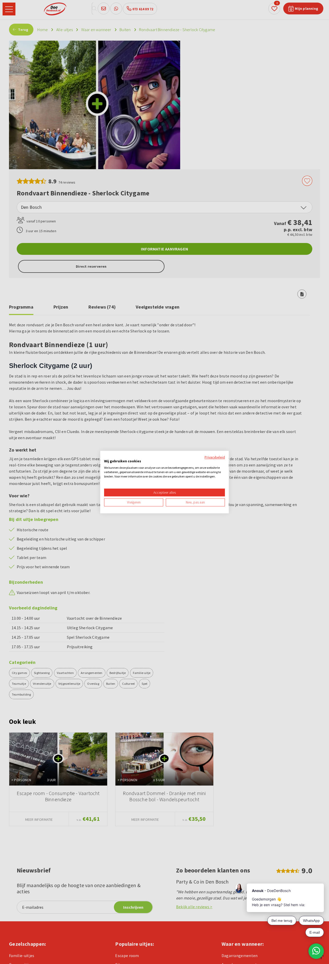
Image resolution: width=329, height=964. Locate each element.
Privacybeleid (215, 457)
